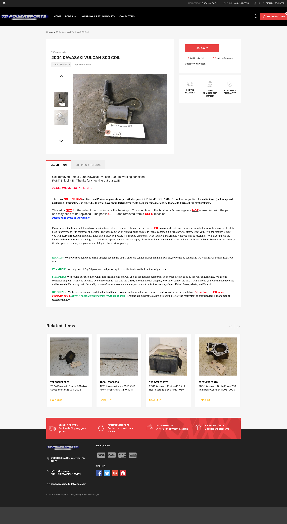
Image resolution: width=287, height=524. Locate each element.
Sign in (269, 3)
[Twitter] (107, 473)
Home (49, 32)
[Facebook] (99, 473)
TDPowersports (58, 52)
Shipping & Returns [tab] (88, 164)
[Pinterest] (123, 473)
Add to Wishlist (197, 58)
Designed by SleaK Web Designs (84, 494)
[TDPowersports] (24, 16)
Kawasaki (201, 63)
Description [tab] (58, 164)
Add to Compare (225, 58)
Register (280, 3)
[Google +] (115, 473)
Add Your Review (82, 64)
